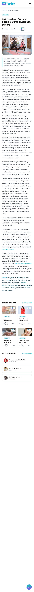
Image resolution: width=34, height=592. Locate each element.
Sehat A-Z (16, 10)
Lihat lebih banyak (27, 303)
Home (4, 10)
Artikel (9, 10)
